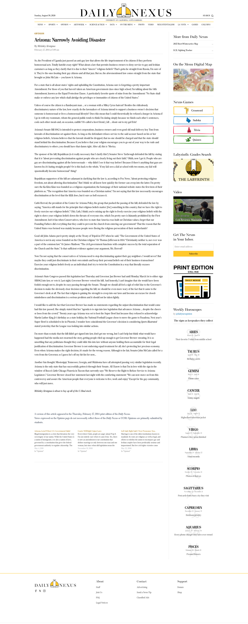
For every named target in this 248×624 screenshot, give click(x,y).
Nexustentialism (166, 24)
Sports (52, 24)
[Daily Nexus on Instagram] (44, 591)
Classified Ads (143, 597)
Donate (180, 587)
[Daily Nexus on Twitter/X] (40, 591)
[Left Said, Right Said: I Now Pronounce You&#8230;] (142, 441)
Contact (142, 581)
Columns (206, 24)
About (100, 581)
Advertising (142, 587)
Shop (179, 592)
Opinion (64, 24)
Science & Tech (97, 24)
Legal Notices (102, 602)
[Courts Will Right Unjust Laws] (99, 441)
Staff (98, 587)
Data (112, 24)
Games (195, 24)
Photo (141, 24)
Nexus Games (183, 101)
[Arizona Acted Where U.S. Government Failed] (56, 441)
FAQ (98, 597)
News (40, 24)
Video (151, 24)
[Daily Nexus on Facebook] (35, 591)
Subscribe (193, 253)
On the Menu (126, 24)
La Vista (182, 24)
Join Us (99, 592)
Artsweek (79, 24)
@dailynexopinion (184, 314)
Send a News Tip (144, 592)
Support (182, 581)
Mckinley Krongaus (46, 46)
